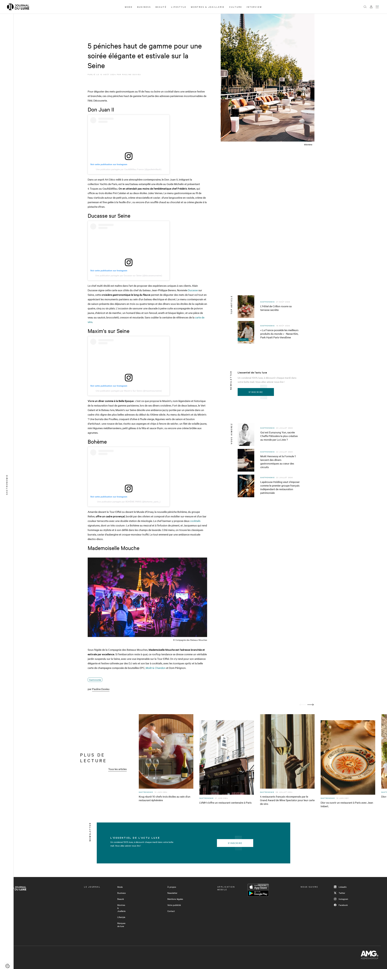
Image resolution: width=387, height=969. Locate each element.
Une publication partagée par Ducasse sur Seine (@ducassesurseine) (128, 275)
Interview (254, 6)
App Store (258, 887)
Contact (171, 911)
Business (144, 6)
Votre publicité (174, 904)
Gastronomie (95, 679)
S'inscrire (256, 391)
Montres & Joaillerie (208, 6)
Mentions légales (175, 898)
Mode (129, 6)
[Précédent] (302, 705)
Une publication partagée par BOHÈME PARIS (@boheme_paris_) (128, 501)
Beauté (161, 6)
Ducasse (193, 290)
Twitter (342, 892)
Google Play (258, 893)
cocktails (195, 520)
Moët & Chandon (156, 667)
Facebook (343, 904)
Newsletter (172, 892)
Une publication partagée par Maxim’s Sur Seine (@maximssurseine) (129, 391)
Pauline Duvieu (131, 74)
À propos (171, 886)
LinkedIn (343, 886)
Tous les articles (117, 769)
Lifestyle (178, 6)
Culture (235, 6)
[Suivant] (310, 705)
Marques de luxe (121, 925)
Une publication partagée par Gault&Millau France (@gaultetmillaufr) (128, 169)
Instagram (343, 898)
